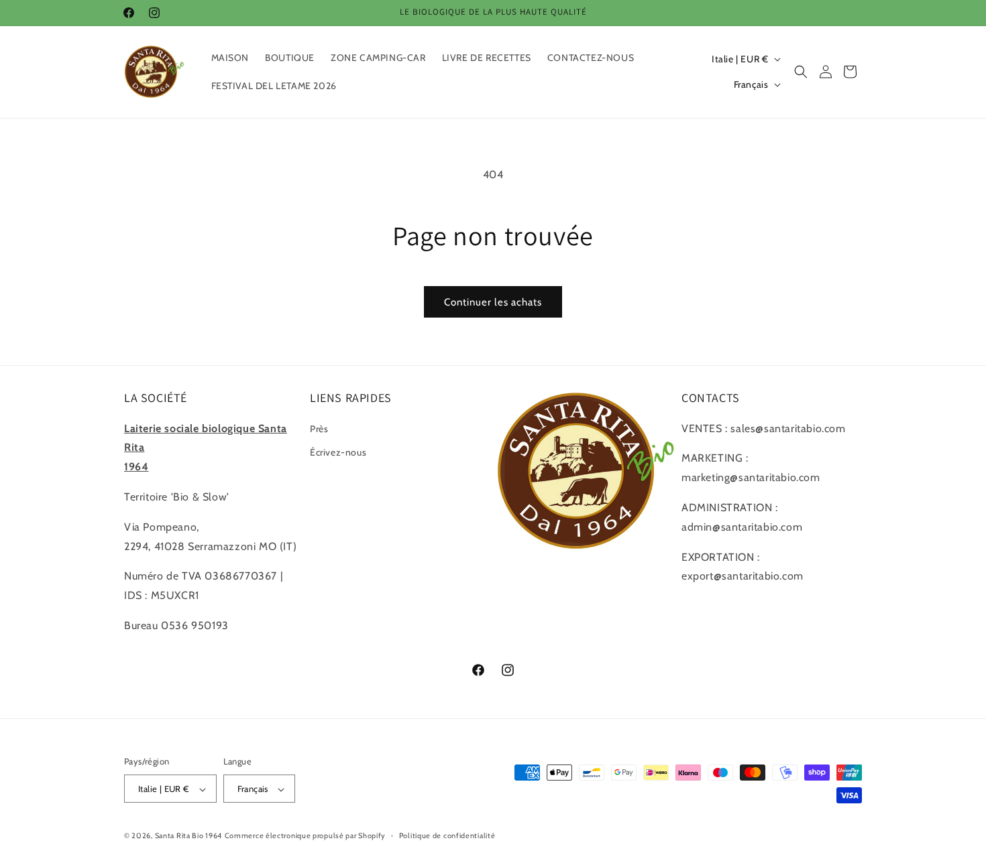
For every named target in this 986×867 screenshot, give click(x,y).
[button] (801, 71)
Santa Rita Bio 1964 (188, 836)
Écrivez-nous (338, 452)
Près (319, 428)
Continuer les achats (493, 302)
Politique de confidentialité (447, 835)
